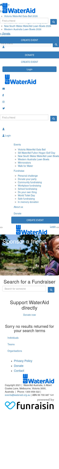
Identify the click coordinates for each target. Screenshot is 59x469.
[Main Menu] (1, 227)
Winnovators (24, 162)
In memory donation (28, 202)
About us (18, 206)
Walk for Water (25, 165)
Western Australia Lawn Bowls (33, 159)
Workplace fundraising (29, 185)
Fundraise (19, 170)
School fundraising (27, 188)
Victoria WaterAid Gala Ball (32, 149)
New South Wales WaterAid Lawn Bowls (38, 156)
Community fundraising (30, 182)
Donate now (29, 314)
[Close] (57, 227)
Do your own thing (27, 192)
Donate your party (27, 179)
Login (29, 69)
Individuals (13, 337)
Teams (11, 344)
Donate (6, 33)
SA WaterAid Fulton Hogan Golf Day (36, 152)
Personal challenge (28, 175)
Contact (19, 370)
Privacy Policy (23, 360)
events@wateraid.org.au (17, 395)
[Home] (29, 8)
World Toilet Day (26, 195)
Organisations (15, 350)
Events (17, 144)
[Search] (53, 22)
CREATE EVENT (29, 40)
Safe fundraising (26, 198)
